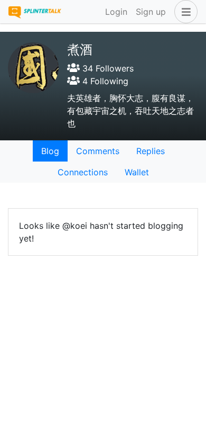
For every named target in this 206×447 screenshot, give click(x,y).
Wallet (137, 172)
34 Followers (107, 68)
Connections (83, 172)
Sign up (151, 11)
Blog (50, 151)
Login (116, 11)
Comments (97, 151)
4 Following (104, 81)
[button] (184, 11)
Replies (150, 151)
